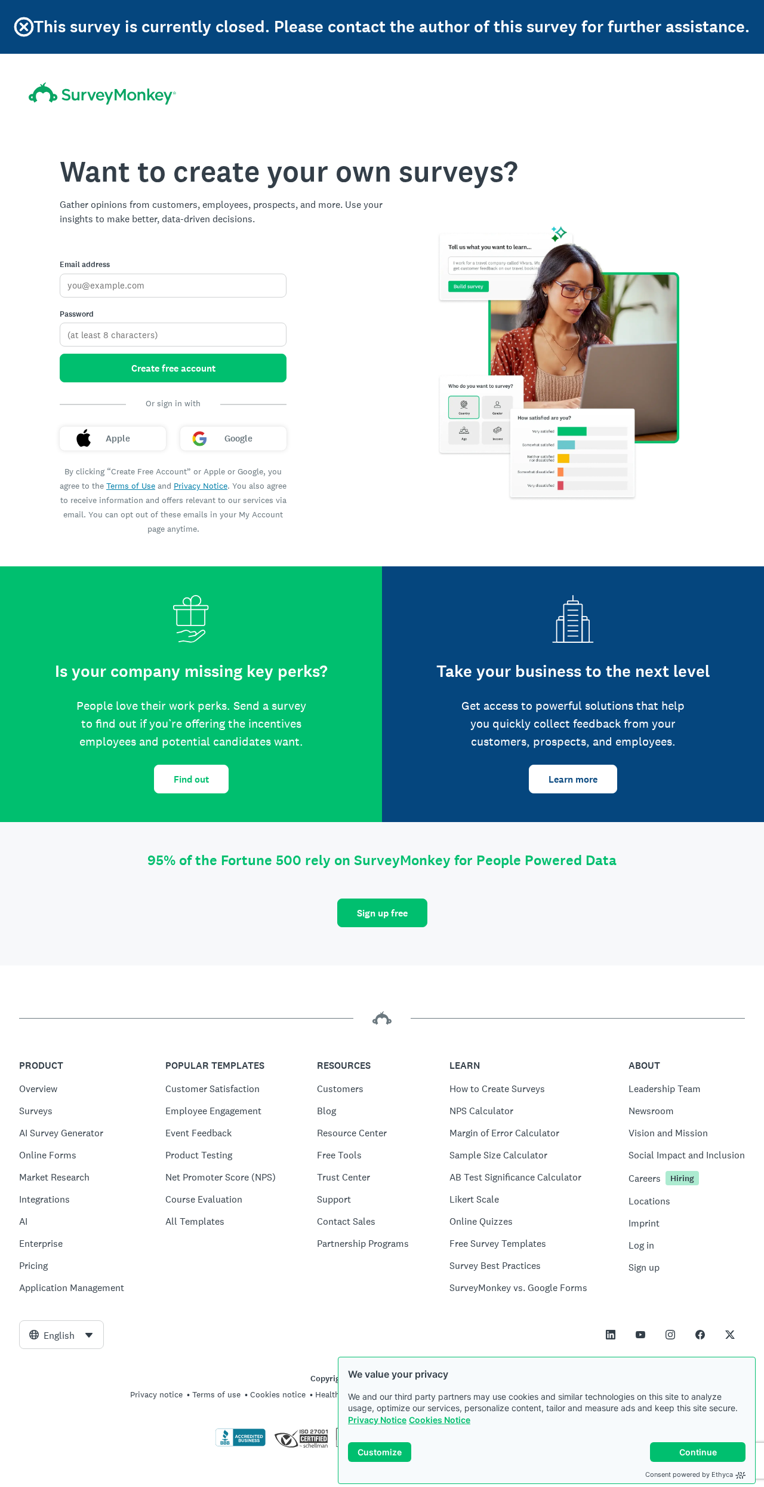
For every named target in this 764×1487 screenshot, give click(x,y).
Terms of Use (130, 485)
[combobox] (61, 1334)
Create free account (173, 368)
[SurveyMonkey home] (102, 93)
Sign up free (382, 913)
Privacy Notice (377, 1420)
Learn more (573, 779)
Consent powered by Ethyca (689, 1474)
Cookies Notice (439, 1420)
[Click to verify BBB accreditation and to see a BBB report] (240, 1444)
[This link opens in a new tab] (611, 1335)
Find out (191, 779)
